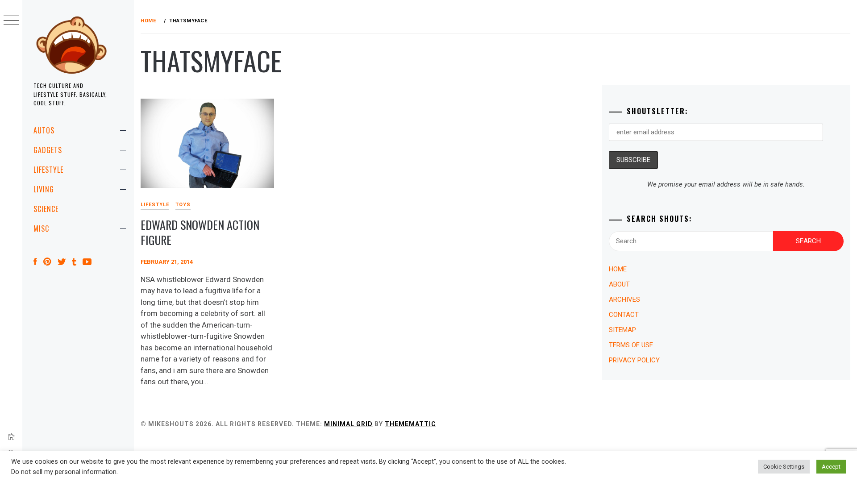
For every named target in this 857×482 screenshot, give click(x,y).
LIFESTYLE (48, 169)
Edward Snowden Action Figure (200, 232)
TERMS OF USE (631, 345)
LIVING (43, 189)
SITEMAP (622, 330)
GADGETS (47, 150)
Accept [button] (831, 466)
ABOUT (619, 284)
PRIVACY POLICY (634, 360)
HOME (618, 269)
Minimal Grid (348, 424)
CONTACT (624, 315)
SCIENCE (45, 209)
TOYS (183, 205)
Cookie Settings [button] (783, 466)
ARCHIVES (624, 299)
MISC (41, 228)
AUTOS (43, 130)
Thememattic (410, 424)
